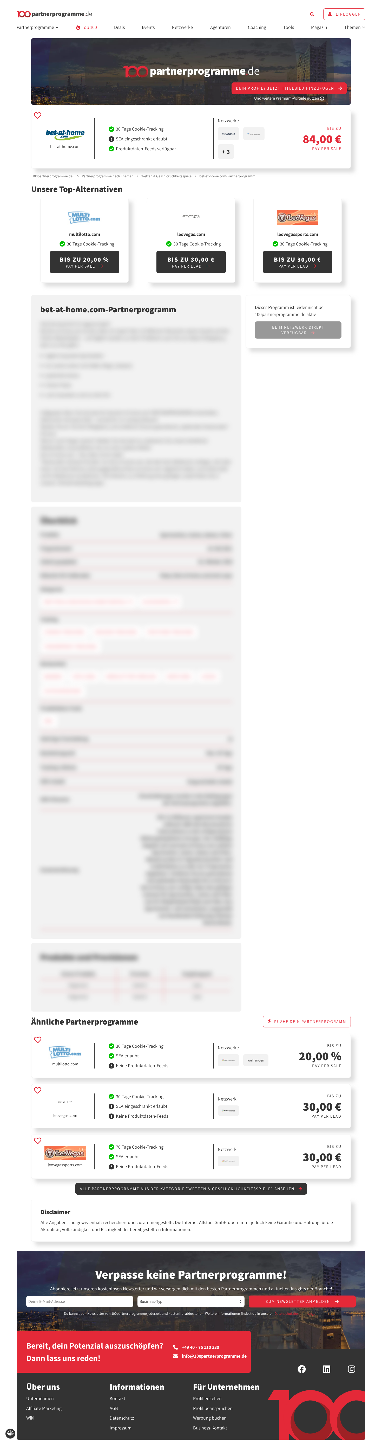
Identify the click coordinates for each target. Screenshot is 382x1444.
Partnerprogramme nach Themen (108, 176)
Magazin (319, 27)
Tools (288, 27)
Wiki (30, 1418)
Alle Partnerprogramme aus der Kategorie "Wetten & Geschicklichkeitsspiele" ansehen (188, 1189)
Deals (119, 27)
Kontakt (117, 1398)
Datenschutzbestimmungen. (296, 1313)
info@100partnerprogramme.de (214, 1356)
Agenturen (220, 27)
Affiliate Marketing (44, 1408)
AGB (114, 1408)
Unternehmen (40, 1398)
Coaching (257, 27)
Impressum (120, 1428)
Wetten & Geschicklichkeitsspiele (166, 176)
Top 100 (89, 27)
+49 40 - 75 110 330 (200, 1347)
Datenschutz (122, 1418)
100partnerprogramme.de (52, 176)
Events (148, 27)
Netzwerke (182, 27)
